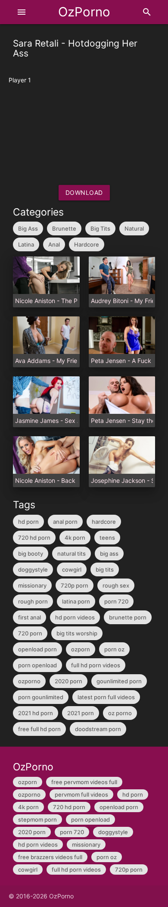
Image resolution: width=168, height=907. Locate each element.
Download (84, 192)
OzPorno (84, 11)
